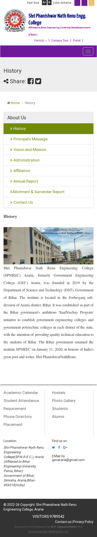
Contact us (63, 522)
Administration (26, 160)
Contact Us (22, 202)
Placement (13, 424)
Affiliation (21, 170)
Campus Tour (60, 40)
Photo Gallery (64, 400)
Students (60, 408)
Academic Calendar (21, 392)
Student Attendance (21, 400)
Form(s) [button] (39, 40)
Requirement (15, 408)
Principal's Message (30, 139)
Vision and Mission (29, 149)
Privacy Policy (83, 522)
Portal (77, 40)
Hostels (58, 392)
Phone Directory (18, 416)
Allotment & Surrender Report (38, 191)
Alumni (58, 416)
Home (15, 103)
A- (49, 2)
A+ (44, 2)
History (19, 128)
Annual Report (25, 181)
